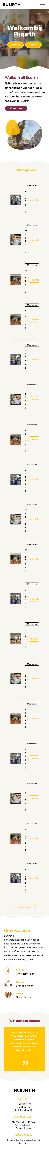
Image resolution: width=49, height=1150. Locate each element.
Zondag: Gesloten (23, 1128)
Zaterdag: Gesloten (23, 1125)
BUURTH (12, 4)
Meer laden (24, 907)
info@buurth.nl (23, 1107)
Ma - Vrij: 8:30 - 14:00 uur (23, 1122)
